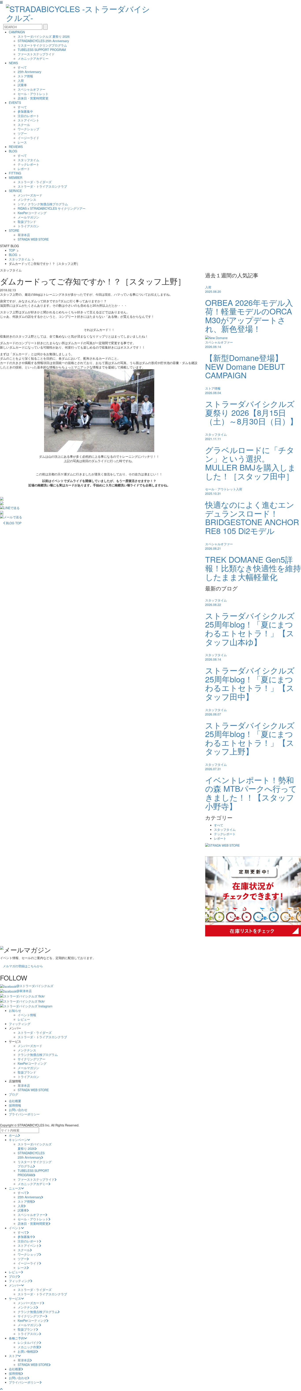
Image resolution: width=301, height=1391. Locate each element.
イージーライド (28, 138)
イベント (15, 1228)
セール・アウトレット (33, 93)
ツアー (22, 133)
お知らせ (15, 1010)
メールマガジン (28, 217)
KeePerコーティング (32, 213)
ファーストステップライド (36, 54)
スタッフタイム (28, 160)
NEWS (13, 63)
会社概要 (15, 1101)
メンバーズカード (30, 195)
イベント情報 (27, 1015)
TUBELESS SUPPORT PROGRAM (42, 49)
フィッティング (19, 1023)
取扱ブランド (27, 221)
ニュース (15, 1188)
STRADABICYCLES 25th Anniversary (43, 41)
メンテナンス (27, 199)
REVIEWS (16, 146)
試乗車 (22, 85)
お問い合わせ (18, 1109)
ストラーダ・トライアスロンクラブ (42, 186)
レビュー (24, 1019)
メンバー (15, 1285)
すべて (22, 67)
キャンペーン (18, 1139)
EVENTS (15, 102)
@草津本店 (24, 991)
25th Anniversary (29, 71)
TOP (12, 250)
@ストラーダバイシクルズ (34, 986)
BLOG (13, 151)
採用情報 (15, 1105)
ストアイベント (28, 120)
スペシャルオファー (31, 89)
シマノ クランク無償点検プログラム (43, 204)
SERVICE (15, 191)
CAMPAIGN (17, 32)
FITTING (15, 173)
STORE (14, 230)
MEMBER (15, 177)
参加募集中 (25, 111)
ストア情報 (25, 76)
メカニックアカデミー (33, 58)
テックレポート (28, 164)
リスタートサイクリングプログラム (42, 45)
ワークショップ (28, 129)
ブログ (13, 1094)
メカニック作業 (28, 1347)
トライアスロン (28, 226)
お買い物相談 (27, 1351)
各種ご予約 (16, 1338)
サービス (15, 1298)
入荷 (21, 80)
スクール (24, 124)
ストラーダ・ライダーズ (35, 182)
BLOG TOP (13, 523)
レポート (24, 168)
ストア (13, 1356)
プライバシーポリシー (24, 1114)
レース (22, 142)
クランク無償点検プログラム (38, 1054)
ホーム (13, 1135)
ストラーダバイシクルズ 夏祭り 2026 (44, 36)
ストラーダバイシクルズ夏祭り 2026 (35, 1146)
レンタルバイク (28, 1342)
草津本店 (24, 235)
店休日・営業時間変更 (33, 98)
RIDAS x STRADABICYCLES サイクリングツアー (51, 208)
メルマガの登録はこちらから (23, 966)
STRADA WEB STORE (33, 239)
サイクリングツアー (31, 1059)
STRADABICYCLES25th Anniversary (31, 1155)
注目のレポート (28, 116)
